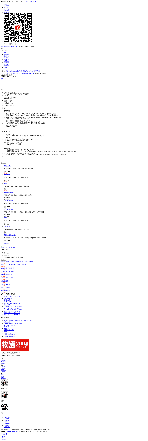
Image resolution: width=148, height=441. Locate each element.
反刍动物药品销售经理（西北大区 (13, 308)
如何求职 (6, 9)
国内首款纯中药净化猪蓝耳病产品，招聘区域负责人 (18, 320)
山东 (12, 71)
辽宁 (32, 71)
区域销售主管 (7, 333)
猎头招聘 (7, 422)
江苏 (7, 71)
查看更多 (6, 243)
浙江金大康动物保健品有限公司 (25, 73)
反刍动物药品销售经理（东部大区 (13, 309)
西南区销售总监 (8, 298)
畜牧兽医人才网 (23, 70)
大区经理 (6, 326)
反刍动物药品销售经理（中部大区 (13, 306)
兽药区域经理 (7, 305)
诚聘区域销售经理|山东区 (10, 325)
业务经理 (6, 328)
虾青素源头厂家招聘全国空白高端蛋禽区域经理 (14, 265)
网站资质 (3, 363)
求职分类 (3, 370)
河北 (21, 71)
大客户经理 (7, 322)
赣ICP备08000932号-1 (12, 431)
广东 (15, 71)
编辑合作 (7, 425)
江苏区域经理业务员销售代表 (12, 311)
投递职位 (5, 78)
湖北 (35, 71)
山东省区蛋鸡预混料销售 (7, 277)
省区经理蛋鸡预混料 (6, 274)
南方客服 (7, 420)
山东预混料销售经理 (9, 334)
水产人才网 (31, 70)
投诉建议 (7, 427)
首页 (8, 73)
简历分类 (6, 7)
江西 (40, 71)
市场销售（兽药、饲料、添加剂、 (13, 296)
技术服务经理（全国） (10, 235)
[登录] (27, 1)
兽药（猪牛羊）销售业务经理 (12, 303)
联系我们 (6, 12)
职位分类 (6, 4)
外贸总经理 (7, 300)
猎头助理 (7, 423)
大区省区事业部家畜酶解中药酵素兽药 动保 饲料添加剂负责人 (18, 261)
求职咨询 (7, 417)
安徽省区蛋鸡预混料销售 (7, 268)
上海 (29, 71)
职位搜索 (6, 5)
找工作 (2, 374)
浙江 (37, 71)
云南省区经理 (4, 281)
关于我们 (3, 360)
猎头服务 (3, 378)
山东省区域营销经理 (9, 209)
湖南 (18, 71)
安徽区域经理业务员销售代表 (12, 314)
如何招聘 (6, 10)
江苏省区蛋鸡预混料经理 (7, 271)
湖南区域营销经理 (9, 192)
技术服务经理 (7, 166)
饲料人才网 (9, 70)
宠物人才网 (37, 70)
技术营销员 (7, 174)
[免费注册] (33, 1)
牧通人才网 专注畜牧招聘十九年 (9, 46)
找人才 (2, 376)
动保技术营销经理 (5, 284)
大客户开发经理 (8, 301)
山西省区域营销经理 (9, 200)
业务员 (5, 183)
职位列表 (13, 73)
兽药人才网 (15, 70)
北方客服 (7, 419)
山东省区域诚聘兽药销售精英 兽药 (13, 323)
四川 (26, 71)
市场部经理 (7, 226)
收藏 (2, 78)
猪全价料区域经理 (9, 330)
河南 (10, 71)
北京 (24, 71)
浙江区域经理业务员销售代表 (12, 313)
